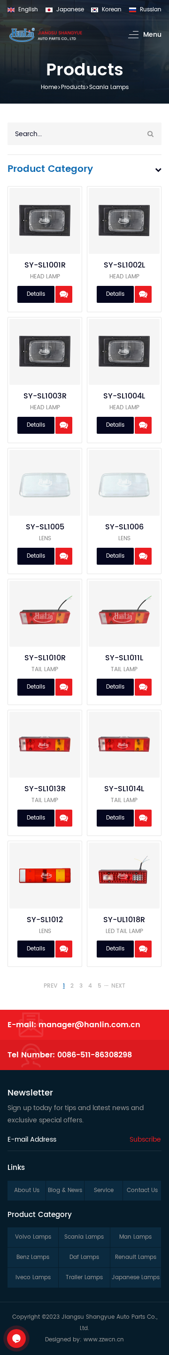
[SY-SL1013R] (44, 745)
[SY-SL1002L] (124, 221)
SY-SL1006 (124, 527)
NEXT (118, 986)
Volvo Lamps (33, 1237)
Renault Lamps (135, 1257)
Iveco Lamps (33, 1277)
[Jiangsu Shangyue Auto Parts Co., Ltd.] (45, 35)
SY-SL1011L (124, 658)
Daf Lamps (84, 1257)
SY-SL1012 (45, 919)
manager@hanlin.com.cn (89, 1025)
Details (36, 294)
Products (73, 87)
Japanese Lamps (136, 1277)
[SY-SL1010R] (44, 614)
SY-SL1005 (45, 527)
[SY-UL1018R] (124, 876)
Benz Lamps (32, 1257)
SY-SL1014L (124, 789)
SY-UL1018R (124, 919)
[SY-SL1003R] (44, 352)
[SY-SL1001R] (44, 221)
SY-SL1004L (124, 396)
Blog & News (65, 1190)
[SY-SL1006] (124, 483)
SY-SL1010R (45, 658)
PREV (50, 986)
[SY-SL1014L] (124, 745)
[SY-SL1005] (44, 483)
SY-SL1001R (45, 265)
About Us (26, 1190)
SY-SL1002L (124, 265)
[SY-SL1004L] (124, 352)
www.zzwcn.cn (104, 1339)
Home (49, 87)
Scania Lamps (109, 87)
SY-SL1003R (45, 396)
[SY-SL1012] (44, 876)
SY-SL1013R (45, 789)
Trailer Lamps (84, 1277)
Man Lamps (135, 1237)
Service (104, 1190)
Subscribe (145, 1139)
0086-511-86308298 (94, 1055)
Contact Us (142, 1190)
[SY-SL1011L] (124, 614)
